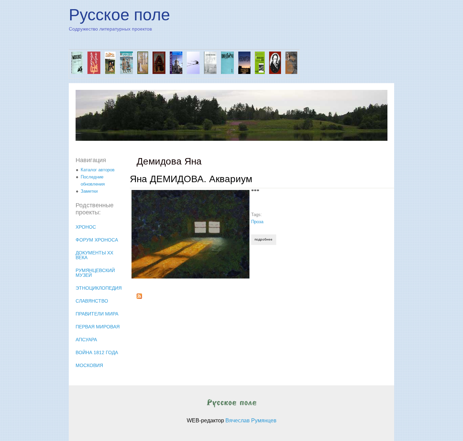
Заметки (89, 191)
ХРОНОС (86, 227)
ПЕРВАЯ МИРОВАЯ (98, 326)
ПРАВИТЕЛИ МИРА (97, 314)
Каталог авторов (98, 169)
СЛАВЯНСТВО (92, 301)
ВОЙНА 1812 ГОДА (97, 352)
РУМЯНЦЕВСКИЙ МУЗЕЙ (95, 273)
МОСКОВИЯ (89, 365)
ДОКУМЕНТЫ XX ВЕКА (94, 255)
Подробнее (265, 239)
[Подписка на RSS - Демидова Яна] (139, 297)
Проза (257, 221)
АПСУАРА (86, 339)
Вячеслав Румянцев (251, 420)
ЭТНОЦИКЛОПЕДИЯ (99, 288)
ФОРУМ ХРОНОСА (97, 240)
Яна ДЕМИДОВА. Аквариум (191, 179)
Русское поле (119, 15)
